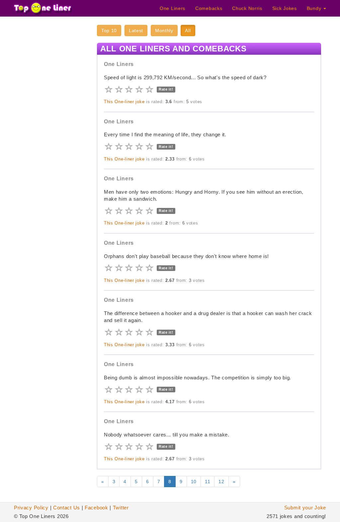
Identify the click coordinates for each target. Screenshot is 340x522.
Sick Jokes (284, 8)
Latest (136, 30)
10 (194, 481)
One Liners (172, 8)
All (188, 30)
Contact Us (66, 507)
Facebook (96, 507)
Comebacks (208, 8)
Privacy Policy (31, 507)
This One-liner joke (124, 101)
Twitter (121, 507)
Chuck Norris (247, 8)
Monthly (164, 30)
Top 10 (109, 30)
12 (221, 481)
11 (207, 481)
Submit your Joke (305, 507)
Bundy (315, 8)
